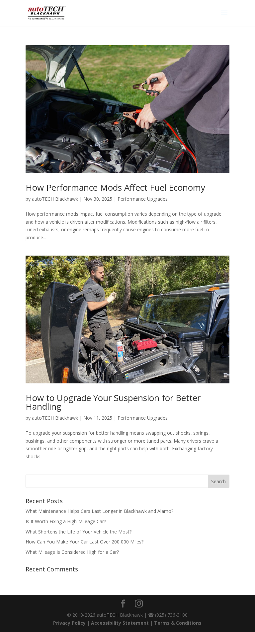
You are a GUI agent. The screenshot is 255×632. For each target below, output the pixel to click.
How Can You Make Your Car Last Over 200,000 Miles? (84, 541)
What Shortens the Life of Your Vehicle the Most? (78, 531)
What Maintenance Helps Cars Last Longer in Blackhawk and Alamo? (99, 511)
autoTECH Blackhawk (55, 199)
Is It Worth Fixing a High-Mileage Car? (66, 521)
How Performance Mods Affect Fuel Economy (115, 187)
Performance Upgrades (143, 199)
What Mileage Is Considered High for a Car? (72, 552)
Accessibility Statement (120, 623)
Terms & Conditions (178, 623)
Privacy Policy (69, 623)
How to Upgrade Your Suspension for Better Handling (113, 402)
